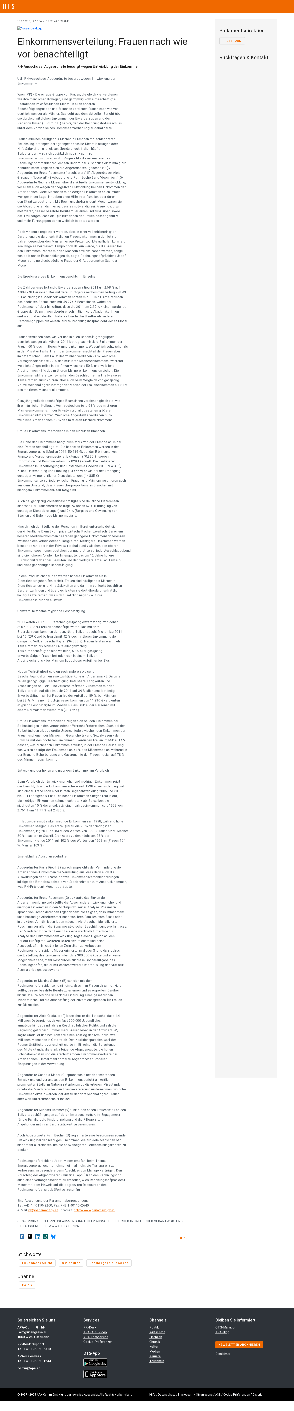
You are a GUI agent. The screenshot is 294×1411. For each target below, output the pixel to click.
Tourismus (156, 1361)
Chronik (154, 1342)
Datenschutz (167, 1394)
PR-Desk (89, 1327)
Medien (154, 1351)
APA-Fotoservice (95, 1337)
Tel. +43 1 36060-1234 (34, 1361)
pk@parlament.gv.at (43, 1210)
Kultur (153, 1347)
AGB (218, 1394)
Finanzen (155, 1337)
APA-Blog (222, 1332)
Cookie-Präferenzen (98, 1342)
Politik (154, 1327)
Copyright (259, 1394)
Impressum (185, 1394)
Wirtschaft (157, 1332)
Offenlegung (204, 1394)
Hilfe (152, 1394)
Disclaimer (223, 1354)
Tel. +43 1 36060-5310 (34, 1349)
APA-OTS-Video (95, 1332)
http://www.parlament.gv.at (94, 1210)
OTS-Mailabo (225, 1327)
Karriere (155, 1356)
